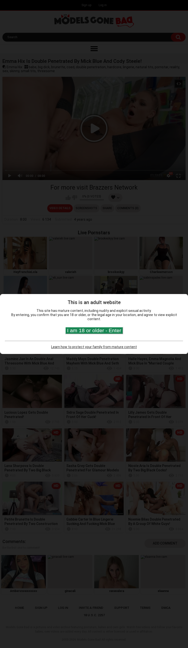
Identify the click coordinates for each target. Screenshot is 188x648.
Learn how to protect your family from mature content (94, 347)
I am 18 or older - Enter (94, 330)
